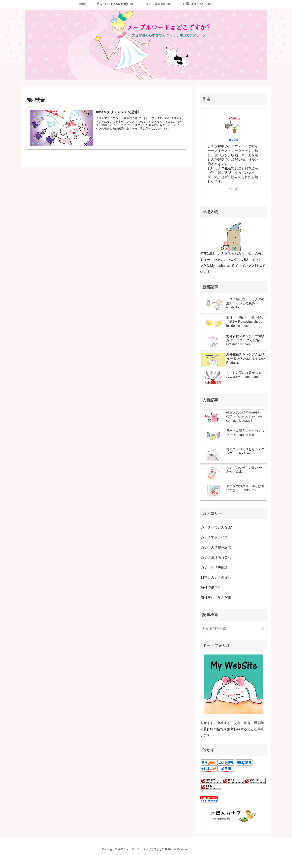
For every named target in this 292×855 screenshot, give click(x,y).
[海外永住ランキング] (211, 781)
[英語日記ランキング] (255, 781)
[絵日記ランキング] (211, 787)
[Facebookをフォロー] (236, 189)
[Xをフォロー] (230, 189)
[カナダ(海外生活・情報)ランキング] (233, 781)
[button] (262, 628)
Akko (233, 140)
